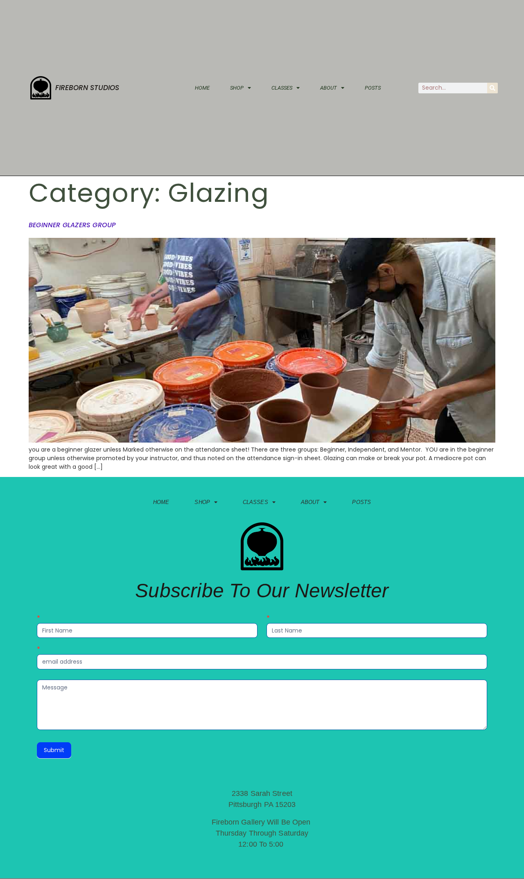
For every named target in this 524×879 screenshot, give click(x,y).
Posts (373, 88)
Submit (54, 750)
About (328, 88)
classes (281, 88)
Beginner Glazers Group (72, 225)
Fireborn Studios (87, 88)
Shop (237, 88)
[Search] (492, 88)
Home (202, 88)
